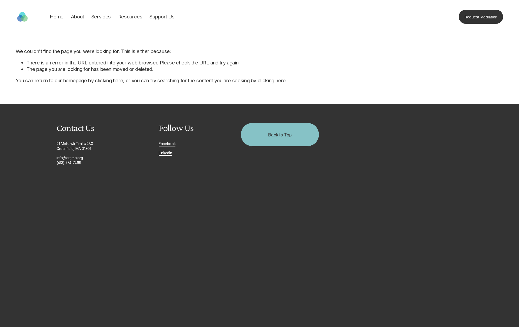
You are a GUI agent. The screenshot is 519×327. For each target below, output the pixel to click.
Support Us (161, 16)
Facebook (167, 144)
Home (57, 16)
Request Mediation (481, 16)
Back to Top (280, 135)
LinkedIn (165, 153)
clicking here (109, 80)
